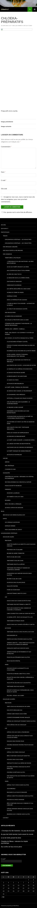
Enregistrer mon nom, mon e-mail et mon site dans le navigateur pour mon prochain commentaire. (18, 199)
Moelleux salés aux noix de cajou (18, 648)
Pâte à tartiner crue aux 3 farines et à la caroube (20, 804)
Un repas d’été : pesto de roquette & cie (20, 617)
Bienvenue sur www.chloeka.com (14, 515)
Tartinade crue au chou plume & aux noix (20, 631)
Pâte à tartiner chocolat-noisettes (18, 755)
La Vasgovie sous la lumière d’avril (18, 277)
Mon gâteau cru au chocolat (16, 724)
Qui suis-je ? (4, 228)
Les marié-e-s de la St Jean (23, 25)
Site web (4, 188)
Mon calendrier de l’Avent (13, 529)
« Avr (2, 897)
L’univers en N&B (10, 469)
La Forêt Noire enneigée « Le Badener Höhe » (21, 440)
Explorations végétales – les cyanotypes (18, 243)
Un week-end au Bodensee (13, 316)
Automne (8, 628)
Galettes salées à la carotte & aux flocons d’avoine (21, 545)
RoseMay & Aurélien (13, 493)
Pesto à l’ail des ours (14, 557)
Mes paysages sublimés (10, 246)
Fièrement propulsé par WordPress (10, 905)
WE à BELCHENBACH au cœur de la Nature (18, 482)
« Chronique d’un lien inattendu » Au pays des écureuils (20, 262)
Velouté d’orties (12, 586)
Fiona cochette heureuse (13, 485)
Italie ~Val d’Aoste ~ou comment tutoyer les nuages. (19, 333)
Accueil (3, 224)
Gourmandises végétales (9, 533)
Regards (7, 500)
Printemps (8, 540)
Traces (5, 235)
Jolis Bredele (11, 788)
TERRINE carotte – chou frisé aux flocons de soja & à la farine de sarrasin (20, 643)
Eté (6, 597)
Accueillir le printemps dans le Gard (17, 319)
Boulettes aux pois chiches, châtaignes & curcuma (20, 678)
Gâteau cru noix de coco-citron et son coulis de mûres (20, 736)
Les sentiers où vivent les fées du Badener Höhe (20, 422)
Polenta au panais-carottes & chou (18, 673)
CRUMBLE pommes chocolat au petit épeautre (18, 767)
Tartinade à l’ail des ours (15, 560)
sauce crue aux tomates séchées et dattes (21, 624)
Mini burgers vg (12, 635)
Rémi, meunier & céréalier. (13, 504)
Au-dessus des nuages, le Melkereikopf (19, 390)
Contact (5, 817)
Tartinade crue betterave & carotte (18, 604)
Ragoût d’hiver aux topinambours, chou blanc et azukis (20, 690)
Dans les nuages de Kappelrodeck (18, 432)
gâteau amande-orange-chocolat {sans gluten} (20, 809)
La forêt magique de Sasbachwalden (19, 451)
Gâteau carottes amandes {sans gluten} (20, 796)
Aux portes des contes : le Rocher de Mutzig (21, 365)
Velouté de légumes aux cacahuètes (19, 682)
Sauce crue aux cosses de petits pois (19, 600)
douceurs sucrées (9, 699)
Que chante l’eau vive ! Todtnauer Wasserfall (18, 428)
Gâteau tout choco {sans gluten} (18, 785)
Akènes (7, 462)
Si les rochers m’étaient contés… (17, 341)
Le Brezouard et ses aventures (17, 376)
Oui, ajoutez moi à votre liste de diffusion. (17, 212)
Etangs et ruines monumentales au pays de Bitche (21, 346)
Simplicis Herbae (10, 525)
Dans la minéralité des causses (17, 299)
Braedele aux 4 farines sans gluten (18, 814)
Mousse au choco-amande (15, 799)
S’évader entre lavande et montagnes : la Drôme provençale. (18, 324)
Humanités (6, 473)
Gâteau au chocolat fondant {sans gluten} (21, 721)
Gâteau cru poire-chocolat (16, 752)
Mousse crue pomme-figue (15, 741)
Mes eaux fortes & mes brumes (13, 250)
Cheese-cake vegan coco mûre (17, 713)
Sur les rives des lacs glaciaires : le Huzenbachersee (18, 402)
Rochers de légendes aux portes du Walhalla (18, 360)
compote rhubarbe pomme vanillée (18, 717)
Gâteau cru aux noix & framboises (18, 732)
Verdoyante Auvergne (14, 285)
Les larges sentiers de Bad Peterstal (18, 443)
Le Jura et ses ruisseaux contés (17, 308)
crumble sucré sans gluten (16, 772)
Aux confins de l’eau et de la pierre (18, 270)
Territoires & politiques (13, 257)
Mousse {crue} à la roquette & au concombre (18, 669)
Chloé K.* (5, 9)
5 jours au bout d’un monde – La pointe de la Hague (21, 304)
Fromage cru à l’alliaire (14, 549)
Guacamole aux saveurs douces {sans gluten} (19, 574)
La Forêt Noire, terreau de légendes (17, 387)
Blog (2, 511)
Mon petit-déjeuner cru (14, 710)
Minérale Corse (12, 296)
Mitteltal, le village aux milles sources (19, 398)
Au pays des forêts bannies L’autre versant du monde (17, 834)
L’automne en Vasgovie (14, 281)
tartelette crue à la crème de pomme (19, 763)
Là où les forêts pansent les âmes (18, 266)
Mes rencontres (10, 312)
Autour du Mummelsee (14, 454)
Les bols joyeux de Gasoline (14, 507)
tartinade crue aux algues (15, 686)
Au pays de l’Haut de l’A (14, 274)
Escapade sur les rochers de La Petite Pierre (21, 350)
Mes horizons (7, 254)
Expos (5, 518)
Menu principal (34, 9)
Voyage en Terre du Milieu (15, 292)
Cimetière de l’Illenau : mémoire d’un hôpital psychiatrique (19, 477)
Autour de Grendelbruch (15, 383)
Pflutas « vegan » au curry (15, 695)
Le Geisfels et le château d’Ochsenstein (19, 369)
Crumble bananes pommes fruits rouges (20, 744)
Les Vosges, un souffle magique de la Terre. (19, 338)
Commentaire (6, 146)
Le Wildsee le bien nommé (15, 407)
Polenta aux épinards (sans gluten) (18, 657)
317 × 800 (12, 25)
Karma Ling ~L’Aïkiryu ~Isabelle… (15, 329)
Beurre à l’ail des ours (14, 578)
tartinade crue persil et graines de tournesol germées (18, 568)
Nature (5, 458)
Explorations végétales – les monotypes (18, 239)
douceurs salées (8, 536)
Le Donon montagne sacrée (16, 372)
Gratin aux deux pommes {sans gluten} (19, 639)
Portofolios (5, 232)
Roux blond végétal (13, 661)
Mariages (8, 489)
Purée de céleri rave (13, 589)
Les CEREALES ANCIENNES (12, 522)
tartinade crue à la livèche (16, 564)
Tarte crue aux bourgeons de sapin (18, 706)
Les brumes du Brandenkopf (16, 436)
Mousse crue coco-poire (15, 759)
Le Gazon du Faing (13, 380)
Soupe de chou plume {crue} (16, 582)
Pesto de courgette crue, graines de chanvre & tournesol (19, 608)
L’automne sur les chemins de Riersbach (20, 447)
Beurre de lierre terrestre (15, 553)
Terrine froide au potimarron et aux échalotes (19, 652)
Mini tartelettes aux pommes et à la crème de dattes (20, 776)
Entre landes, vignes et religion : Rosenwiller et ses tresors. (17, 355)
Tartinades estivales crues (15, 620)
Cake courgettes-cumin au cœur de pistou (21, 613)
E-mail (3, 180)
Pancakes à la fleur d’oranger (17, 792)
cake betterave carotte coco (16, 593)
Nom (3, 172)
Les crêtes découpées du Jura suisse (18, 288)
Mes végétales (9, 465)
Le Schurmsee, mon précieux (16, 394)
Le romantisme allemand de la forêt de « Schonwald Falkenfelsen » (20, 417)
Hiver (6, 664)
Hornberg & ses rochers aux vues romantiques (18, 411)
